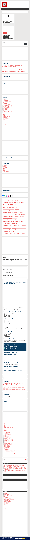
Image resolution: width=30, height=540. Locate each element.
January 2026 (6, 403)
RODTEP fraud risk (13, 226)
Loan (4, 119)
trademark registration (7, 454)
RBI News (5, 441)
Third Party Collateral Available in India (8, 38)
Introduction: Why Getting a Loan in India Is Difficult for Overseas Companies (14, 467)
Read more (4, 33)
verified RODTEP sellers (23, 233)
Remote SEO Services (7, 446)
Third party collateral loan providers (11, 233)
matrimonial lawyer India (9, 225)
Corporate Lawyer (18, 212)
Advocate (4, 99)
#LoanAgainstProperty (8, 202)
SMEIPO (5, 448)
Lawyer (4, 115)
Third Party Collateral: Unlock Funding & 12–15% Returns (12, 453)
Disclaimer (4, 166)
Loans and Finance (6, 120)
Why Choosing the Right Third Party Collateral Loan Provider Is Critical (12, 65)
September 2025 (6, 485)
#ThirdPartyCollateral (8, 204)
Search (4, 42)
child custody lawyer (8, 210)
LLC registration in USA (6, 118)
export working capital (22, 216)
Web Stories (5, 167)
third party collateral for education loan (12, 229)
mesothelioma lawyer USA (7, 121)
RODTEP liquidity (17, 226)
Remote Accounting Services (8, 443)
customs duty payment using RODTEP (6, 214)
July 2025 (5, 486)
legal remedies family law (9, 221)
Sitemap (4, 170)
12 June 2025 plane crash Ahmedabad (17, 204)
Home (4, 169)
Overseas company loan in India (7, 123)
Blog (9, 35)
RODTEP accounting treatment (23, 225)
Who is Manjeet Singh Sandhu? (7, 269)
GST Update (5, 109)
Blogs (4, 168)
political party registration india (7, 124)
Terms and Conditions (6, 171)
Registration (6, 442)
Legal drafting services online (10, 219)
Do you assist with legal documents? (8, 275)
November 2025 (6, 483)
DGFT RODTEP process (12, 214)
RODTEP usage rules (9, 228)
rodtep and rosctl (6, 447)
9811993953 (15, 346)
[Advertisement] (15, 53)
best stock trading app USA (7, 101)
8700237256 (11, 346)
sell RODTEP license (14, 228)
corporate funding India (8, 212)
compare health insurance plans (7, 106)
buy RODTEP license (17, 209)
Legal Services (5, 117)
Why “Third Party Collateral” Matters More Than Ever (9, 66)
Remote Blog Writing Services (8, 444)
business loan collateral (8, 209)
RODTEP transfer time (5, 228)
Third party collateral (21, 228)
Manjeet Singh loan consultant (10, 223)
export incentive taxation (17, 216)
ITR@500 (4, 114)
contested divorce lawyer (19, 210)
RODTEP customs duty (9, 226)
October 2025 (6, 484)
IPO (3, 113)
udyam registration (6, 455)
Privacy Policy (5, 165)
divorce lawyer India (20, 214)
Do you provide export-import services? (8, 276)
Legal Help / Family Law (6, 116)
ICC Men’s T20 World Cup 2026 (7, 111)
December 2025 (6, 404)
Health (4, 110)
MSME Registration (6, 122)
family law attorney (7, 218)
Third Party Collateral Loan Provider (9, 452)
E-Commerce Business (6, 107)
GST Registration (5, 108)
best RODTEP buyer (15, 207)
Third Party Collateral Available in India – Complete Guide (8, 22)
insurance (4, 112)
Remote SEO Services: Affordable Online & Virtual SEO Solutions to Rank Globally (13, 71)
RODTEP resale (20, 226)
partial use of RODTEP (17, 225)
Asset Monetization (5, 35)
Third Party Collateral (7, 449)
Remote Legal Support (7, 445)
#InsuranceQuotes (7, 200)
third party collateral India (9, 231)
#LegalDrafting (15, 200)
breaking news (5, 103)
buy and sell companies (6, 104)
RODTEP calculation (4, 226)
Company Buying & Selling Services (8, 105)
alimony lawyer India (8, 207)
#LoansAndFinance (19, 202)
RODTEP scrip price (25, 226)
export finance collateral (8, 216)
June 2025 (5, 487)
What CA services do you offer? (7, 272)
